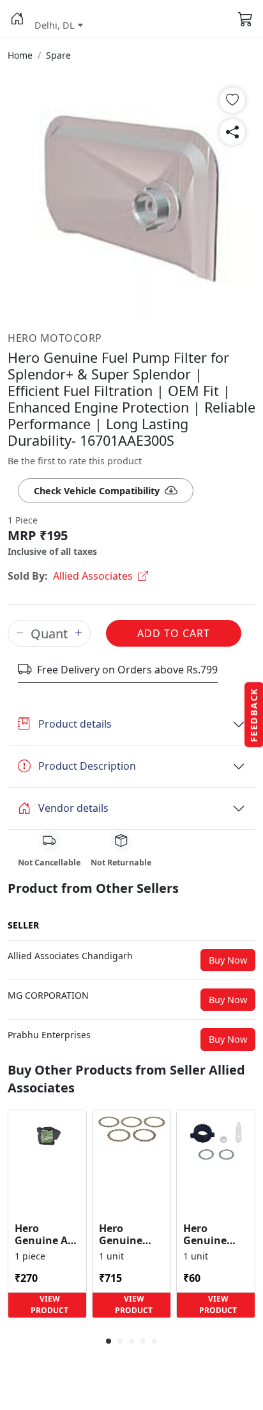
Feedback (254, 714)
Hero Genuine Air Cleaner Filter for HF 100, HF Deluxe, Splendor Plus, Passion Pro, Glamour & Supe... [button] (46, 1235)
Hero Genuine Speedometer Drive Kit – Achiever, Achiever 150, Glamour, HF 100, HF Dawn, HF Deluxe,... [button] (215, 1235)
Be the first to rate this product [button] (75, 461)
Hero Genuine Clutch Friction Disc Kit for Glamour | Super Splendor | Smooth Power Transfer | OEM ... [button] (130, 1235)
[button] (17, 19)
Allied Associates (93, 576)
